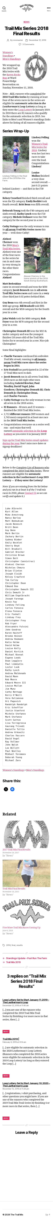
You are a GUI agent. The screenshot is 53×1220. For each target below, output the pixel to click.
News (26, 22)
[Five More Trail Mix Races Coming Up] (26, 912)
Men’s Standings (12, 59)
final (14, 945)
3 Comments (28, 44)
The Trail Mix (17, 1214)
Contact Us (30, 493)
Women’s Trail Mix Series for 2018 (40, 147)
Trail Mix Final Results (14, 888)
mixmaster (18, 40)
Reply (5, 1032)
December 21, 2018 (37, 40)
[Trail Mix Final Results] (26, 873)
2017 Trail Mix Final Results (16, 849)
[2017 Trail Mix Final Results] (26, 834)
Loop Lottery (25, 109)
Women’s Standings (13, 770)
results (19, 945)
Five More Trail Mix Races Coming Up (21, 927)
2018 (8, 945)
